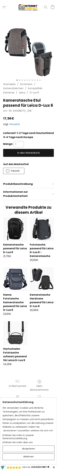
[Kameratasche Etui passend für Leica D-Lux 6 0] (28, 52)
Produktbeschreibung (18, 184)
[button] (28, 7)
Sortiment (26, 84)
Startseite (9, 84)
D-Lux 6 (34, 92)
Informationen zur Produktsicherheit (15, 194)
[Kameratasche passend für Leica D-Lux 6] (15, 229)
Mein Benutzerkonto (39, 388)
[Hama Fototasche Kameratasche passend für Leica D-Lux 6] (15, 279)
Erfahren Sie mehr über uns (18, 442)
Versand (14, 124)
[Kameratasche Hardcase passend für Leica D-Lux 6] (42, 279)
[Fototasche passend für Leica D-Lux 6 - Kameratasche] (42, 229)
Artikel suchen (17, 386)
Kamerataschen (13, 88)
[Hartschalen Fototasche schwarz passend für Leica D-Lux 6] (15, 333)
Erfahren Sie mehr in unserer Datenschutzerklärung (18, 437)
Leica (22, 92)
